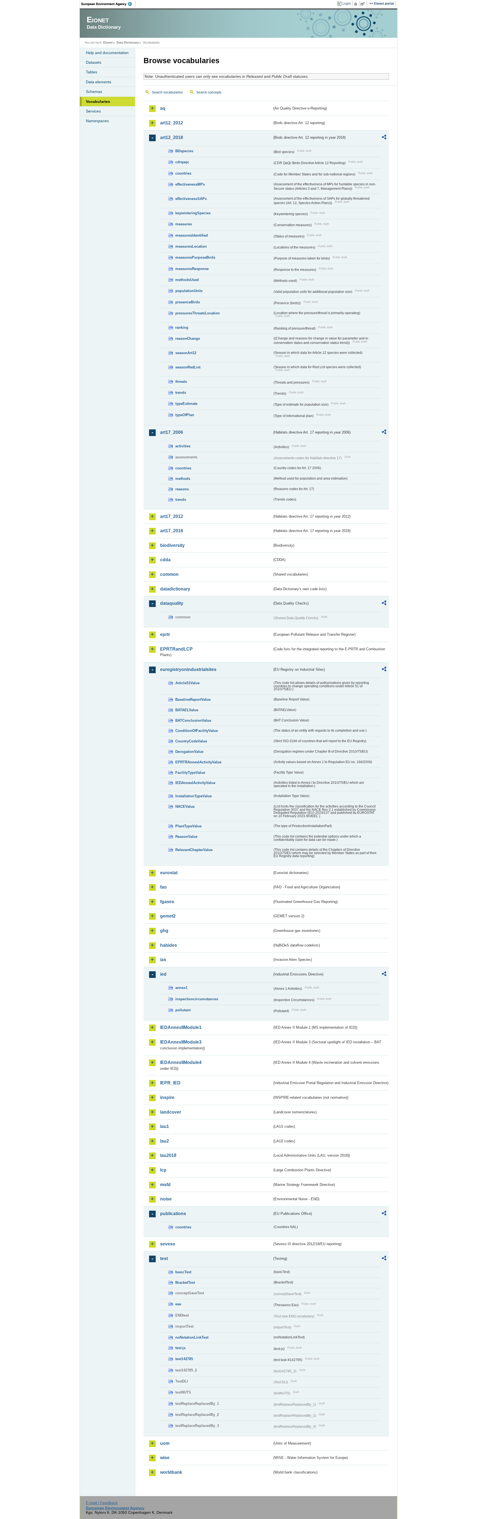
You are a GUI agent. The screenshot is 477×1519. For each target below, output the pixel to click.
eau (178, 1304)
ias (163, 959)
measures (183, 224)
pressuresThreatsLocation (197, 313)
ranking (181, 327)
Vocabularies (98, 101)
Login (346, 3)
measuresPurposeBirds (195, 257)
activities (182, 446)
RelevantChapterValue (194, 850)
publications (173, 1213)
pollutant (182, 1010)
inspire (167, 1097)
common (169, 574)
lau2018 (168, 1155)
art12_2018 (171, 137)
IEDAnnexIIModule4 (181, 1062)
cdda (165, 559)
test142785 (184, 1359)
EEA (108, 4)
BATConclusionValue (193, 720)
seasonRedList (187, 367)
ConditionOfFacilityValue (196, 731)
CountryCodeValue (191, 741)
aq (162, 108)
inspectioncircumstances (196, 999)
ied (163, 974)
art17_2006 (171, 432)
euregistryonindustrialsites (188, 669)
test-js (180, 1348)
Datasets (93, 62)
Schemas (94, 91)
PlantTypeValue (188, 826)
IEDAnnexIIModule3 (181, 1042)
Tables (91, 72)
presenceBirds (187, 302)
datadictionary (175, 589)
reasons (182, 489)
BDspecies (184, 151)
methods (182, 479)
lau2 (164, 1141)
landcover (170, 1112)
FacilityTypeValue (190, 773)
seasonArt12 (185, 353)
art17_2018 (171, 530)
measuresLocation (191, 246)
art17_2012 (171, 516)
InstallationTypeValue (193, 796)
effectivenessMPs (190, 184)
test (164, 1258)
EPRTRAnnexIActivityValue (198, 762)
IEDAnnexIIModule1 (181, 1027)
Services (93, 111)
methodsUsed (187, 280)
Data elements (98, 82)
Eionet (108, 42)
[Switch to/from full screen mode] (364, 4)
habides (168, 945)
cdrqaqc (182, 162)
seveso (167, 1244)
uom (164, 1443)
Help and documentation (107, 52)
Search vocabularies (167, 92)
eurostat (168, 872)
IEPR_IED (170, 1083)
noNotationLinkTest (191, 1337)
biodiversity (172, 545)
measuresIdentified (191, 235)
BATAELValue (186, 710)
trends (180, 393)
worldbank (171, 1472)
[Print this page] (356, 4)
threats (181, 381)
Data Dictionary (127, 42)
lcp (163, 1170)
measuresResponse (192, 269)
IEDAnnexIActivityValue (195, 783)
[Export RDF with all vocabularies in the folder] (384, 138)
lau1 (164, 1126)
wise (164, 1457)
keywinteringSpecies (193, 213)
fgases (167, 901)
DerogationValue (189, 752)
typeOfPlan (184, 415)
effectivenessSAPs (191, 199)
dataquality (171, 603)
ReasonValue (186, 837)
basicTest (183, 1272)
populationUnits (189, 291)
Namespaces (97, 121)
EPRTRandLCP (176, 649)
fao (163, 887)
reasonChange (187, 338)
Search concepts (208, 92)
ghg (164, 930)
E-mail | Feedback (102, 1503)
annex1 (181, 988)
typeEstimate (186, 404)
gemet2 (168, 916)
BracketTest (185, 1282)
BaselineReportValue (193, 699)
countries (183, 173)
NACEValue (185, 806)
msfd (165, 1184)
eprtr (165, 634)
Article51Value (187, 683)
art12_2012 (171, 123)
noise (166, 1199)
